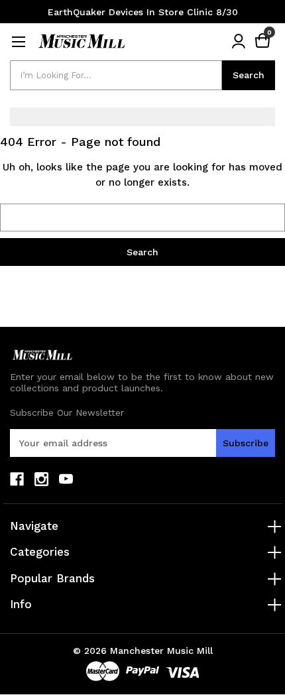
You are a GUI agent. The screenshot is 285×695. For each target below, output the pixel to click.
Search (248, 75)
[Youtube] (66, 479)
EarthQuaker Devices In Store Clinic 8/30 (143, 12)
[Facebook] (17, 479)
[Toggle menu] (18, 41)
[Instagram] (41, 479)
